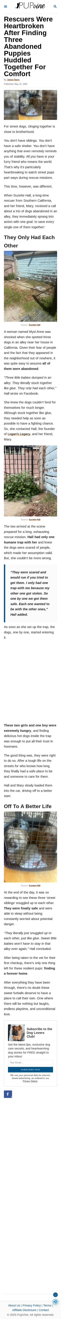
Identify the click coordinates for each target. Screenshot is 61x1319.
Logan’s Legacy (19, 434)
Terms (47, 1305)
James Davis (13, 80)
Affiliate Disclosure (24, 1310)
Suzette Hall (34, 325)
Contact (44, 1310)
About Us (14, 1305)
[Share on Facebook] (8, 1094)
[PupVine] (30, 7)
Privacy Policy (32, 1305)
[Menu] (5, 7)
